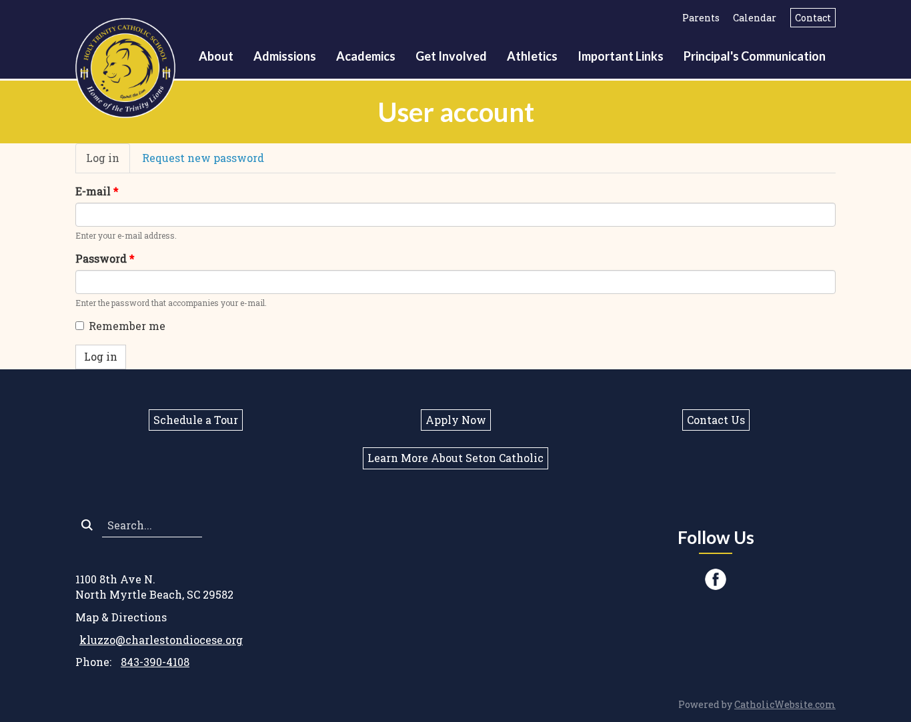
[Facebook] (715, 579)
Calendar (754, 17)
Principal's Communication (755, 56)
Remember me (127, 326)
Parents (701, 17)
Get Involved (451, 56)
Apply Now (455, 420)
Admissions (284, 56)
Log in (108, 162)
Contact (813, 17)
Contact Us (716, 420)
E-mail (97, 191)
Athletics (532, 56)
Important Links (621, 56)
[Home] (129, 66)
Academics (365, 56)
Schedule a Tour (195, 420)
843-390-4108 (155, 662)
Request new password (203, 158)
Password (105, 258)
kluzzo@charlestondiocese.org (161, 640)
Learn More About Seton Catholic (455, 458)
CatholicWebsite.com (785, 704)
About (216, 56)
